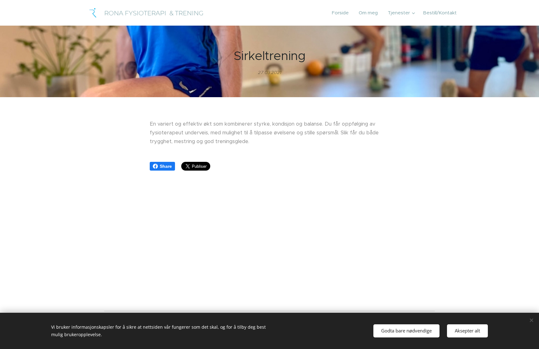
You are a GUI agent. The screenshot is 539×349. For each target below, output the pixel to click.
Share (166, 166)
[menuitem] (342, 13)
